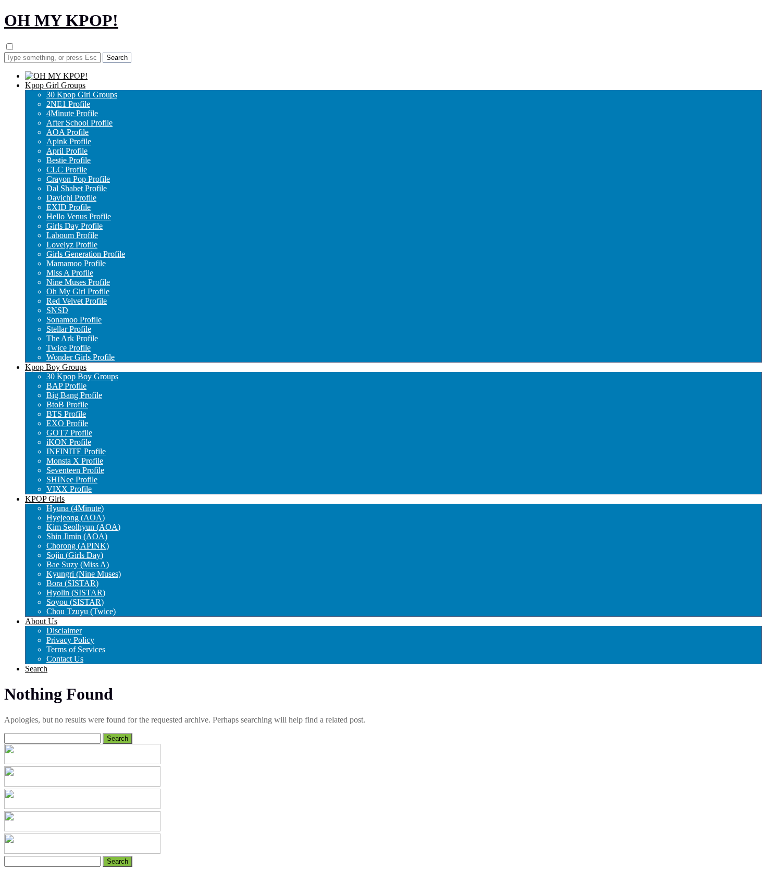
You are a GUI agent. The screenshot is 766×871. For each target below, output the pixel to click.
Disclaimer (64, 630)
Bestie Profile (68, 160)
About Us (41, 621)
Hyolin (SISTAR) (75, 592)
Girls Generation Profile (85, 254)
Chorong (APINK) (77, 545)
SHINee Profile (71, 479)
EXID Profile (68, 207)
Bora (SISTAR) (72, 583)
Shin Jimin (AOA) (76, 536)
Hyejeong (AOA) (75, 517)
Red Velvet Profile (76, 300)
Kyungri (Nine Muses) (83, 573)
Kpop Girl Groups (55, 85)
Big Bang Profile (74, 395)
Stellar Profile (68, 329)
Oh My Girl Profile (77, 291)
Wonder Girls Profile (80, 357)
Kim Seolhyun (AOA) (83, 526)
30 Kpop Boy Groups (82, 376)
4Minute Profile (72, 113)
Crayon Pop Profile (78, 179)
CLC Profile (66, 169)
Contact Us (64, 658)
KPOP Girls (45, 498)
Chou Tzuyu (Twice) (81, 611)
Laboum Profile (72, 235)
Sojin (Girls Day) (74, 555)
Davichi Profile (71, 197)
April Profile (67, 150)
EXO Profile (67, 423)
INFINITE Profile (76, 451)
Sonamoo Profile (74, 319)
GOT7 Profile (69, 432)
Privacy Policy (70, 640)
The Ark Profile (72, 338)
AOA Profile (67, 132)
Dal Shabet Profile (76, 188)
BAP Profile (66, 385)
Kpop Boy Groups (56, 367)
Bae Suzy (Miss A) (77, 564)
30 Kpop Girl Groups (81, 94)
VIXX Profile (69, 488)
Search (36, 668)
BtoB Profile (67, 404)
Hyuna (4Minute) (75, 508)
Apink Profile (68, 141)
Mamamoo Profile (76, 263)
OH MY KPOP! (61, 20)
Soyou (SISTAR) (75, 602)
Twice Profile (68, 347)
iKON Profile (68, 442)
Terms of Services (75, 649)
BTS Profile (66, 413)
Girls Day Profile (74, 225)
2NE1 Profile (68, 103)
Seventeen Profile (75, 470)
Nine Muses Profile (78, 282)
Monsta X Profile (74, 460)
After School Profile (79, 122)
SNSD (57, 310)
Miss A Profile (69, 272)
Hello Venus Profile (78, 216)
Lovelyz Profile (71, 244)
